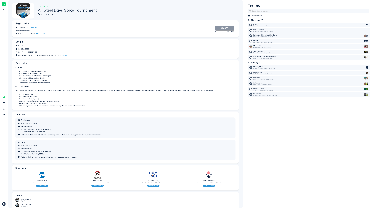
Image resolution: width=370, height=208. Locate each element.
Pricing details (42, 34)
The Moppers (258, 51)
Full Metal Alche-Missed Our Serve (265, 35)
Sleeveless (257, 94)
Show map (65, 55)
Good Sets (257, 77)
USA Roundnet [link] (26, 204)
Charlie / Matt (258, 67)
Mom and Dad (258, 46)
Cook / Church (258, 72)
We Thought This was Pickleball (264, 56)
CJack (255, 24)
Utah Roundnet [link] (26, 199)
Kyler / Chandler (258, 88)
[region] (4, 104)
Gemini (255, 40)
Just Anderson (258, 83)
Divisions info (33, 27)
